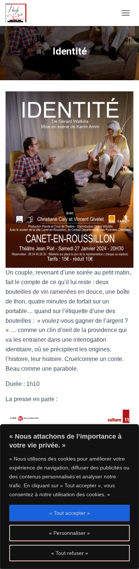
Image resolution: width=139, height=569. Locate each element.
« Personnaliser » (69, 533)
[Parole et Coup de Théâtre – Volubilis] (19, 13)
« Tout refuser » (69, 553)
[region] (69, 496)
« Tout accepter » (69, 513)
